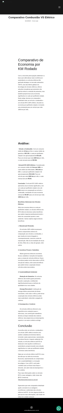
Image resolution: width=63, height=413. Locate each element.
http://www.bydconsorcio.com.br (27, 379)
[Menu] (59, 7)
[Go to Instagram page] (31, 407)
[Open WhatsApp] (58, 408)
